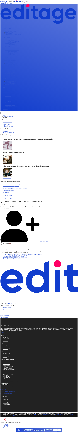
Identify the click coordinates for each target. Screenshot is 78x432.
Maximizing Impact (9, 102)
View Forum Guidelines (7, 195)
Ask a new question (4, 317)
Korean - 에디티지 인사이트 (6, 393)
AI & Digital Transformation (10, 101)
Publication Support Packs (8, 366)
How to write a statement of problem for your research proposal (15, 257)
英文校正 (34, 414)
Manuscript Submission (12, 51)
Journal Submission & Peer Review (12, 50)
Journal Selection (8, 46)
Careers (4, 427)
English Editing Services (7, 400)
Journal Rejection (11, 53)
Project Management (12, 72)
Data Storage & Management (8, 132)
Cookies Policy (6, 356)
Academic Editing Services (10, 31)
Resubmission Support (7, 368)
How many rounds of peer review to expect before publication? (15, 188)
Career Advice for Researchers (14, 75)
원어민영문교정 (45, 414)
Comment (5, 309)
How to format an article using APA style (11, 186)
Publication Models (11, 49)
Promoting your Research (13, 67)
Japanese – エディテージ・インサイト (8, 389)
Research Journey (6, 37)
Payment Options (6, 346)
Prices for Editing (6, 347)
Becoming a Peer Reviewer (13, 74)
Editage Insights (9, 303)
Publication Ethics (6, 338)
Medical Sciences (6, 376)
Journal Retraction (11, 54)
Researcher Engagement (10, 105)
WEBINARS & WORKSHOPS (11, 94)
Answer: (2, 246)
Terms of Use (5, 349)
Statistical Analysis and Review (9, 369)
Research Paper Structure (12, 45)
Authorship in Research (7, 122)
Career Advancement (9, 73)
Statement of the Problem (8, 116)
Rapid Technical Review (7, 367)
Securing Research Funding (10, 60)
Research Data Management (13, 41)
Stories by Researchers (9, 84)
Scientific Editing (6, 404)
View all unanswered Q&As (8, 190)
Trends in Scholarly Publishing (11, 106)
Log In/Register (3, 3)
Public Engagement (11, 64)
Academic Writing (11, 44)
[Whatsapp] (8, 243)
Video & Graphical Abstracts (13, 66)
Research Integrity (8, 103)
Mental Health (5, 78)
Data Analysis (5, 131)
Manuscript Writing (9, 43)
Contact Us (5, 357)
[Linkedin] (6, 243)
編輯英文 (13, 415)
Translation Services (9, 33)
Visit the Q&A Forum (7, 178)
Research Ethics (6, 125)
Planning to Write (6, 124)
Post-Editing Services (7, 402)
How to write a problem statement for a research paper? (13, 258)
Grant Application (11, 62)
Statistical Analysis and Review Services (13, 34)
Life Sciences (5, 375)
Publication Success (7, 28)
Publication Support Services (10, 32)
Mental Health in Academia (10, 81)
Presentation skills (11, 71)
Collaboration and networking (13, 70)
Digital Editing (6, 399)
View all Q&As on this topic (5, 311)
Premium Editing (6, 403)
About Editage (6, 345)
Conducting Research (9, 40)
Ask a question (6, 192)
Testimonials (5, 341)
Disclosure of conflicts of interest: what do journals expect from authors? (17, 184)
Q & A (4, 87)
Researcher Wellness (12, 83)
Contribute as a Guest (7, 353)
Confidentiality (6, 337)
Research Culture (11, 82)
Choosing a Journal (11, 47)
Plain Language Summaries (13, 65)
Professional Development (10, 69)
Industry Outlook (6, 98)
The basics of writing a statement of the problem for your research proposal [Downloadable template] (22, 254)
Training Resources (6, 92)
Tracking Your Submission (13, 52)
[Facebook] (1, 243)
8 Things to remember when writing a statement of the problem (15, 255)
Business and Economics (7, 374)
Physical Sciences (6, 377)
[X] (4, 243)
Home (4, 115)
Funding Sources (11, 61)
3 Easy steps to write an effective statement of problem (13, 256)
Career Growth (6, 57)
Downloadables (8, 96)
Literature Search (6, 123)
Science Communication (10, 63)
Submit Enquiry (10, 3)
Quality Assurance (6, 339)
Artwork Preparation (7, 361)
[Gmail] (10, 243)
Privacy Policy (6, 354)
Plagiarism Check (6, 365)
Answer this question (4, 315)
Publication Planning (12, 42)
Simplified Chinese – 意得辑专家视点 (8, 391)
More (2, 332)
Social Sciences (6, 378)
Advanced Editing (6, 398)
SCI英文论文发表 (59, 414)
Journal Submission (6, 364)
